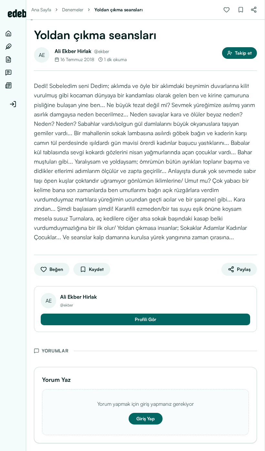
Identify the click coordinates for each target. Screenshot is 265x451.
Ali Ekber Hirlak (73, 51)
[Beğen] (226, 10)
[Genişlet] (26, 225)
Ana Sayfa (41, 9)
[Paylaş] (254, 10)
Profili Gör (145, 319)
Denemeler (72, 9)
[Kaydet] (241, 10)
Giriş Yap (145, 418)
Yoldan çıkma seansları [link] (118, 9)
